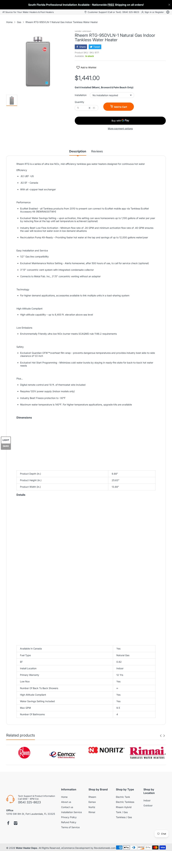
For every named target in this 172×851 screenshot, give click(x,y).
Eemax (92, 801)
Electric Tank (123, 796)
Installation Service (71, 812)
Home (64, 796)
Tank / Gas (122, 812)
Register (159, 12)
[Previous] (164, 735)
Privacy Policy (69, 817)
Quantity (79, 102)
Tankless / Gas (124, 817)
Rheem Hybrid (124, 807)
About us (66, 801)
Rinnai (92, 812)
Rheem (92, 796)
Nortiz (92, 807)
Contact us (67, 807)
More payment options (120, 128)
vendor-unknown (83, 31)
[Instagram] (16, 823)
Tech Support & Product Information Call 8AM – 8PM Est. (36, 797)
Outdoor (148, 805)
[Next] (160, 735)
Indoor (146, 800)
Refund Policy (68, 822)
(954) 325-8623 (29, 802)
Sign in (148, 12)
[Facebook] (8, 823)
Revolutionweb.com (105, 847)
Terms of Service (70, 827)
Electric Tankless (125, 801)
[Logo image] (24, 753)
